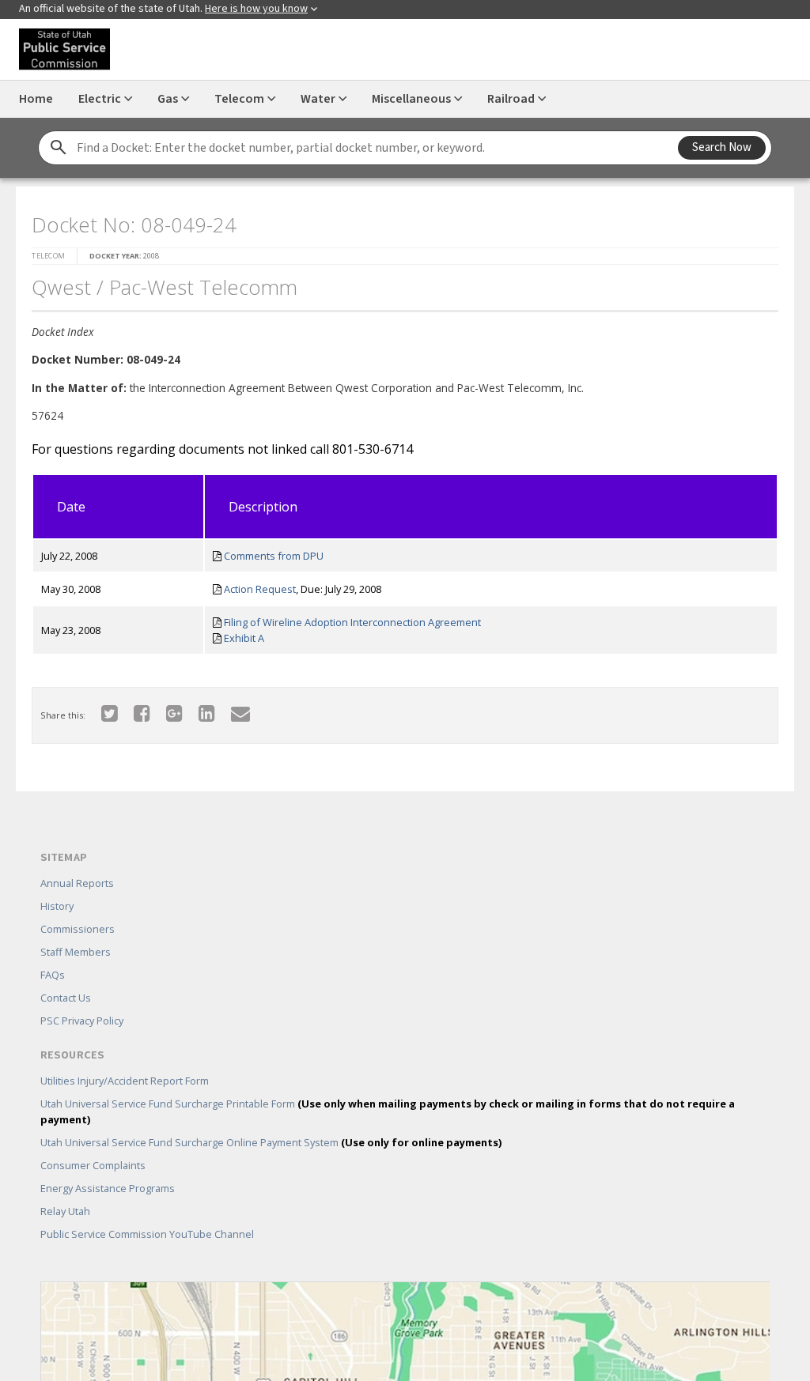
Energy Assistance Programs (107, 1188)
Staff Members (75, 952)
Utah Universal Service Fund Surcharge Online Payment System (271, 1142)
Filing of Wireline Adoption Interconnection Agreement (352, 622)
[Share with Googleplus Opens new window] (174, 713)
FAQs (52, 975)
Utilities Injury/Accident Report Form (124, 1080)
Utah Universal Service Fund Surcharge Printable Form (387, 1111)
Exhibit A (244, 638)
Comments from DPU (274, 556)
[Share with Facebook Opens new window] (142, 713)
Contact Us (65, 997)
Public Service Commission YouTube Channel (147, 1234)
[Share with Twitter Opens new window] (109, 713)
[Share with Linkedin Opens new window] (207, 713)
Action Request (260, 589)
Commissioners (77, 929)
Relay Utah (65, 1211)
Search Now (721, 147)
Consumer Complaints (93, 1165)
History (57, 906)
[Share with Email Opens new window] (240, 713)
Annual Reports (77, 883)
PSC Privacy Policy (81, 1020)
